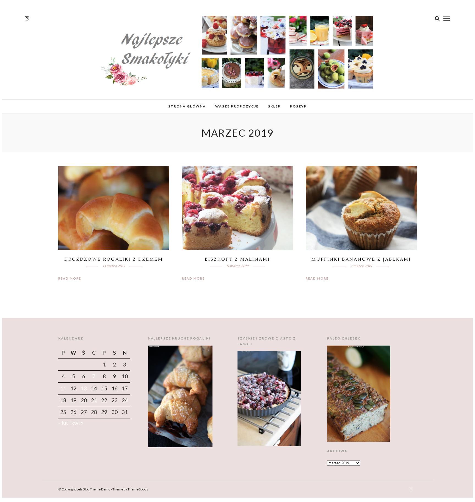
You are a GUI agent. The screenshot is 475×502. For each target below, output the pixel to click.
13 (84, 388)
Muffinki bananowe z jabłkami (361, 259)
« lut (63, 423)
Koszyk (298, 106)
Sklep (274, 106)
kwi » (77, 423)
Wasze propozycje (237, 106)
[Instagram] (27, 18)
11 (63, 388)
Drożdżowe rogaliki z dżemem (113, 259)
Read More (69, 278)
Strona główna (187, 106)
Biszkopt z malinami (237, 259)
